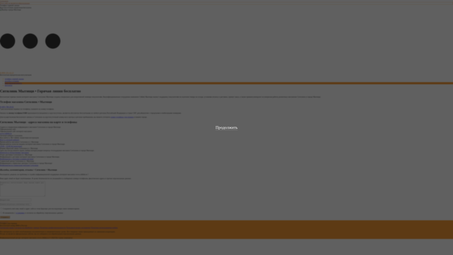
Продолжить (227, 127)
